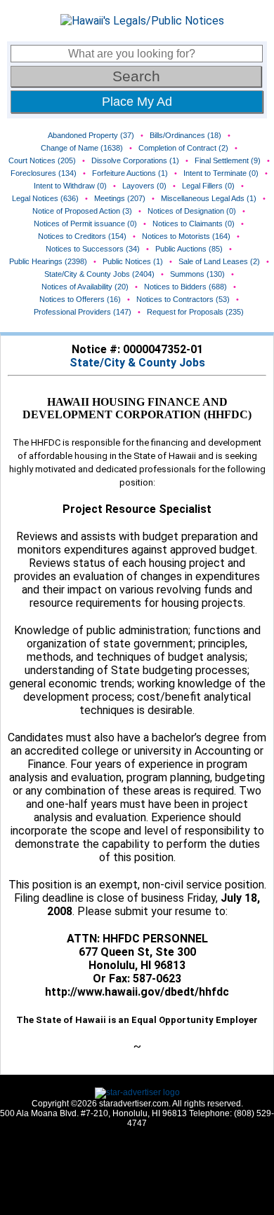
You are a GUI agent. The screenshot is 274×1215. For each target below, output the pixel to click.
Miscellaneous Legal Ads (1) (208, 198)
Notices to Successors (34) (93, 249)
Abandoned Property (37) (91, 135)
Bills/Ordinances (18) (185, 135)
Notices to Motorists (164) (186, 236)
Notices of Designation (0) (192, 211)
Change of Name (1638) (82, 148)
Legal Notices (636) (45, 198)
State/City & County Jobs (137, 362)
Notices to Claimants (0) (193, 223)
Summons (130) (197, 274)
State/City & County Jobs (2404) (99, 274)
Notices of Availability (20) (85, 286)
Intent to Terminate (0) (221, 173)
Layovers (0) (144, 185)
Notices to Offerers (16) (80, 299)
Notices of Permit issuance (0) (85, 223)
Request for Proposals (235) (195, 312)
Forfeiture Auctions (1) (130, 173)
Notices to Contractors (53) (183, 299)
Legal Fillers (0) (208, 185)
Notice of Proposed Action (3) (82, 211)
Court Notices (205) (42, 160)
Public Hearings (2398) (48, 261)
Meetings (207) (119, 198)
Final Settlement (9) (228, 160)
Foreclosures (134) (44, 173)
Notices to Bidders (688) (185, 286)
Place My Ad (137, 102)
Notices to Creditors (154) (82, 236)
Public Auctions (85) (189, 249)
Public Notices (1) (133, 261)
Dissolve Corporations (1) (135, 160)
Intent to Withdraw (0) (70, 185)
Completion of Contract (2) (183, 148)
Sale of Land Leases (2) (219, 261)
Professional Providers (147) (82, 312)
